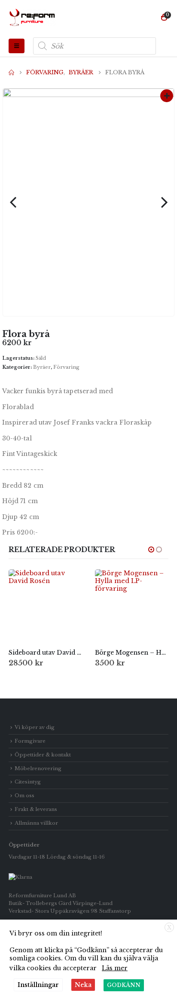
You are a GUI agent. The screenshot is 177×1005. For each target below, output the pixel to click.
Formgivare (30, 741)
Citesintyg (28, 782)
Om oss (24, 795)
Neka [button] (83, 985)
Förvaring (66, 367)
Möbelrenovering (38, 768)
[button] (16, 46)
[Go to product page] (45, 606)
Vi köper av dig (35, 727)
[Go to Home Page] (11, 72)
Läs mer (115, 968)
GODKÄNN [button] (123, 985)
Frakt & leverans (36, 809)
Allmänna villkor (36, 823)
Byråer (42, 367)
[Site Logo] (32, 18)
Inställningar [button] (38, 985)
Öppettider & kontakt (43, 755)
